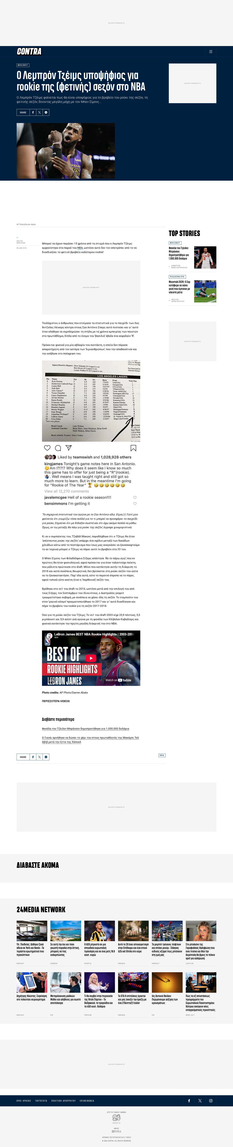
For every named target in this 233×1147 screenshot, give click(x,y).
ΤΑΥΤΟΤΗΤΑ (41, 1101)
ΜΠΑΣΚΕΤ (175, 243)
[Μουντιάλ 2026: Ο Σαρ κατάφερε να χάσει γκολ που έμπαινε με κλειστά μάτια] (205, 291)
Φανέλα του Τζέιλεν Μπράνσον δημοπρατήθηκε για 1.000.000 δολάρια (85, 728)
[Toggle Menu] (210, 51)
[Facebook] (33, 112)
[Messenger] (46, 112)
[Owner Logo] (116, 1119)
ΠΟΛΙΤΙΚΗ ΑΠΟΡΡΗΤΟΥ (64, 1101)
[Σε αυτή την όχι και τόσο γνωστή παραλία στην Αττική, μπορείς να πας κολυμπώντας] (65, 931)
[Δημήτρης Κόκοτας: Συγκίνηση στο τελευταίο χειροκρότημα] (32, 982)
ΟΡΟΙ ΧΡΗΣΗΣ (24, 1101)
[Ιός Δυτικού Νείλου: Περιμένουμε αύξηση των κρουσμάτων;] (167, 982)
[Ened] (116, 1131)
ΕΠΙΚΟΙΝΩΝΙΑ (87, 1101)
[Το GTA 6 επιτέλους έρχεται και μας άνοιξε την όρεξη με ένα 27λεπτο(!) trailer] (133, 982)
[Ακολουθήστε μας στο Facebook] (189, 1101)
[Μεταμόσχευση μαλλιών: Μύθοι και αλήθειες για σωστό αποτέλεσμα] (65, 982)
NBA (80, 247)
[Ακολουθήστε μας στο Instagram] (210, 1101)
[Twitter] (39, 112)
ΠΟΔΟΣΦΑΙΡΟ (177, 277)
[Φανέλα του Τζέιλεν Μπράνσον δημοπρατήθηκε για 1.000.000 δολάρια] (205, 257)
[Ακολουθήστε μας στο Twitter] (200, 1101)
